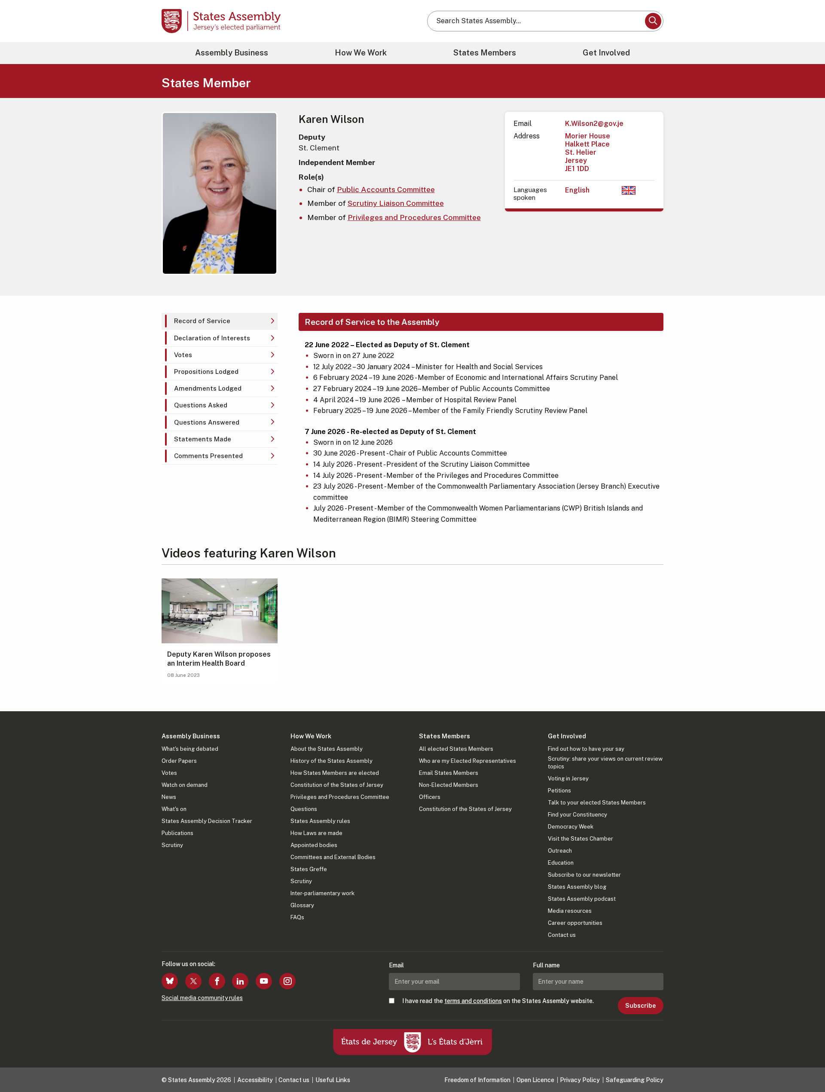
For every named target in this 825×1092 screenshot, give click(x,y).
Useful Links (332, 1080)
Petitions (559, 790)
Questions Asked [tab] (200, 405)
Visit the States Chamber (580, 838)
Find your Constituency (577, 814)
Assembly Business (231, 52)
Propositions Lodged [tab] (206, 371)
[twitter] (193, 981)
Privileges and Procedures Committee (414, 217)
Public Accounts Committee (386, 189)
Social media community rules (202, 997)
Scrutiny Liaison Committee (396, 203)
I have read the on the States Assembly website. (498, 1000)
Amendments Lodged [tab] (207, 388)
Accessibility (255, 1080)
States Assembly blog (577, 887)
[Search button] (653, 21)
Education (561, 863)
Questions (303, 809)
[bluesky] (170, 981)
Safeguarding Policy (634, 1080)
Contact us (562, 935)
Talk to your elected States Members (597, 802)
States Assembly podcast (582, 899)
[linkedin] (240, 981)
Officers (429, 797)
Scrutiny (172, 845)
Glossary (302, 905)
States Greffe (308, 869)
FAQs (297, 917)
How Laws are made (316, 833)
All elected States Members (456, 749)
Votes (169, 773)
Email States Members (448, 773)
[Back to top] (804, 1063)
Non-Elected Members (448, 785)
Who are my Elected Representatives (467, 761)
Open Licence (535, 1080)
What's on (174, 809)
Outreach (560, 850)
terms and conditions (473, 1000)
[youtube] (264, 981)
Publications (177, 833)
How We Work (361, 52)
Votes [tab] (183, 354)
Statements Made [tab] (202, 439)
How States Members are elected (334, 773)
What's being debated (190, 749)
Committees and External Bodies (333, 857)
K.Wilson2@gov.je (594, 123)
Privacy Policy (580, 1080)
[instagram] (287, 981)
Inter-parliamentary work (322, 893)
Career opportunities (575, 923)
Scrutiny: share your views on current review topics (605, 763)
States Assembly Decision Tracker (207, 821)
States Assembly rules (320, 821)
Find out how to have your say (586, 749)
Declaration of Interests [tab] (212, 338)
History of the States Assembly (331, 761)
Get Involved (606, 52)
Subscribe (640, 1005)
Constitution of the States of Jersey (336, 785)
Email (396, 965)
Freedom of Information (477, 1080)
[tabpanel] (477, 419)
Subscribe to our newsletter (584, 875)
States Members (484, 52)
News (169, 797)
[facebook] (217, 981)
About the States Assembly (326, 749)
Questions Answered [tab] (206, 422)
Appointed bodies (313, 845)
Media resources (570, 911)
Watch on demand (185, 785)
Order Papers (179, 761)
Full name (546, 965)
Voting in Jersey (568, 778)
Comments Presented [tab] (208, 455)
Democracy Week (570, 826)
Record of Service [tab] (202, 320)
